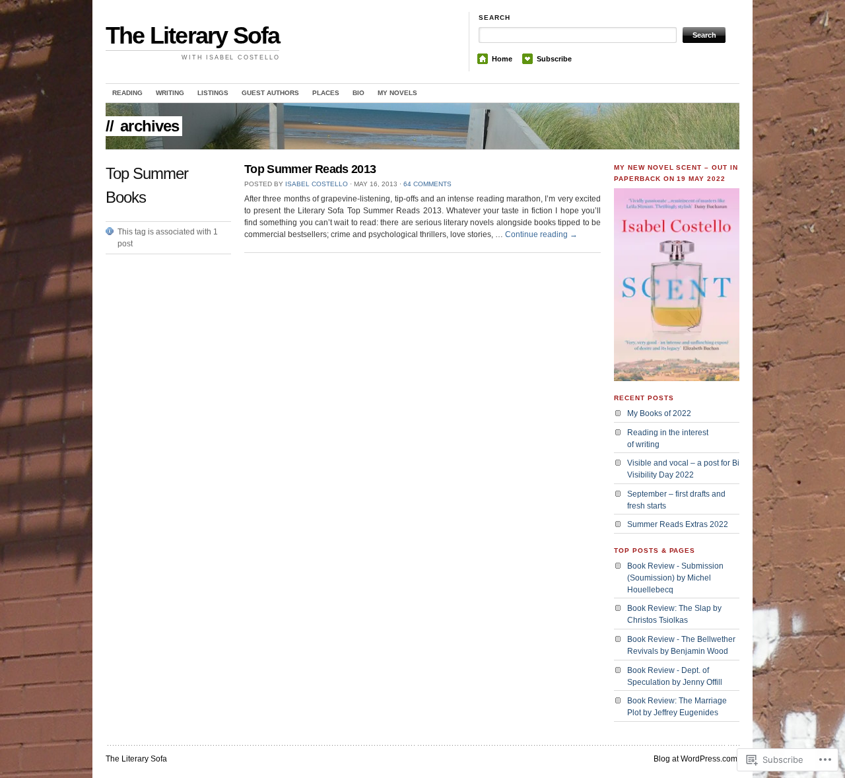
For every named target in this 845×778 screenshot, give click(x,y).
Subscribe (554, 59)
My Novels (397, 92)
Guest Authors (270, 92)
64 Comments (427, 184)
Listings (212, 92)
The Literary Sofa (192, 35)
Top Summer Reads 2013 (310, 169)
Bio (358, 92)
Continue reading (541, 234)
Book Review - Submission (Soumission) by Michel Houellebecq (675, 577)
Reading (127, 92)
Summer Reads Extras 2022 (677, 524)
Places (325, 92)
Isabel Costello (316, 184)
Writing (170, 92)
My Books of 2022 (659, 413)
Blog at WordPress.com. (696, 758)
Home (502, 59)
